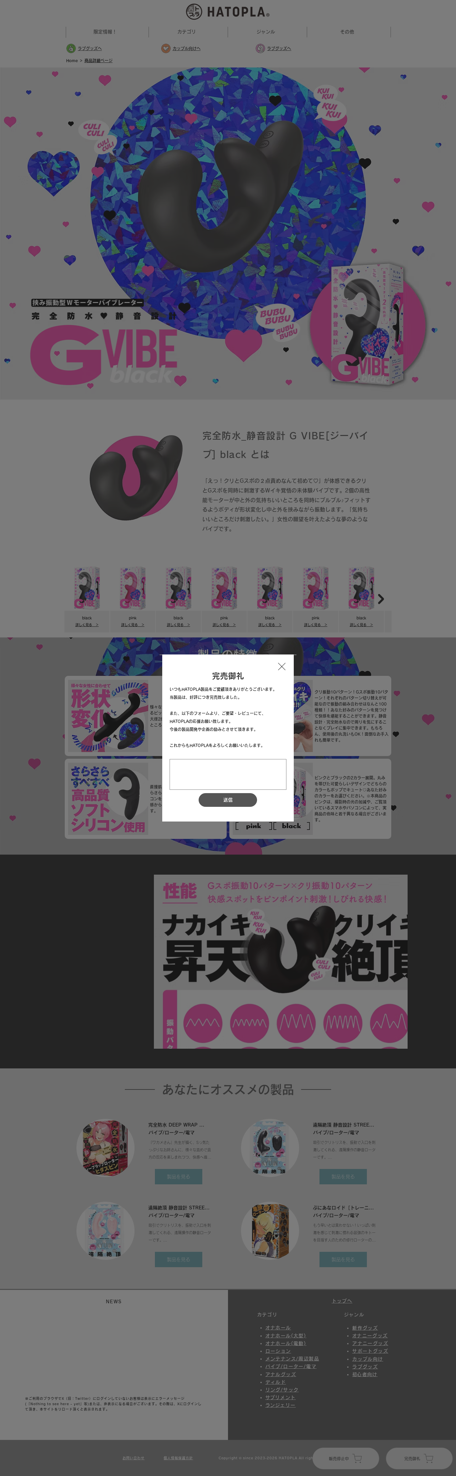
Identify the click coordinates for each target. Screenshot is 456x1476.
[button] (281, 667)
